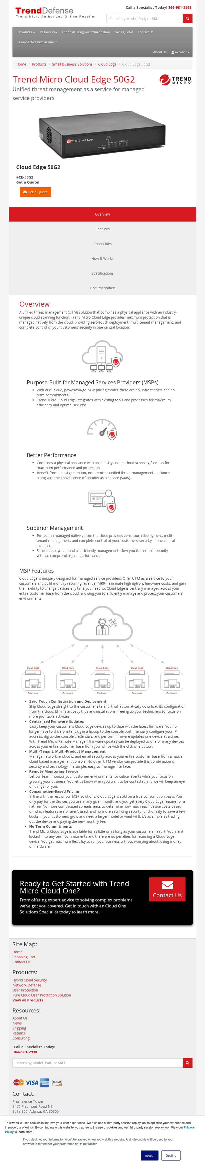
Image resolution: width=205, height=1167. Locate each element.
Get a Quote (37, 192)
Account (180, 52)
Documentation (102, 288)
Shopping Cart (23, 956)
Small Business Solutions (72, 64)
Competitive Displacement (37, 42)
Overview (102, 214)
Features (103, 229)
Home (21, 64)
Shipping (19, 1028)
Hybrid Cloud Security (29, 980)
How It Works (103, 258)
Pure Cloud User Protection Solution (41, 995)
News (17, 1023)
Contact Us (145, 32)
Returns (18, 1033)
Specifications (103, 273)
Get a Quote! (124, 32)
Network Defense (26, 985)
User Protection (25, 990)
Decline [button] (171, 1155)
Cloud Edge (107, 64)
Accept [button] (149, 1155)
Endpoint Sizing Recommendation (86, 32)
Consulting (21, 1038)
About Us (159, 52)
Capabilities (103, 243)
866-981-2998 (179, 7)
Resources (47, 32)
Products (25, 32)
